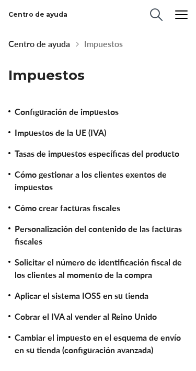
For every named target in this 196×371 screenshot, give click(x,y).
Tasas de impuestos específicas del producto (97, 153)
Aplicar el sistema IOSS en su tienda (81, 296)
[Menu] (181, 14)
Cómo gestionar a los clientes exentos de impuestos (91, 180)
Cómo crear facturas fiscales (67, 208)
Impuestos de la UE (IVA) (60, 133)
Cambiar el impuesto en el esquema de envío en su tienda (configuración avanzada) (98, 343)
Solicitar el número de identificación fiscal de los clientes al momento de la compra (98, 268)
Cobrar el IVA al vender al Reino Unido (86, 316)
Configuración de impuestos (67, 112)
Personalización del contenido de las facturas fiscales (98, 235)
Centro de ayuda (39, 44)
